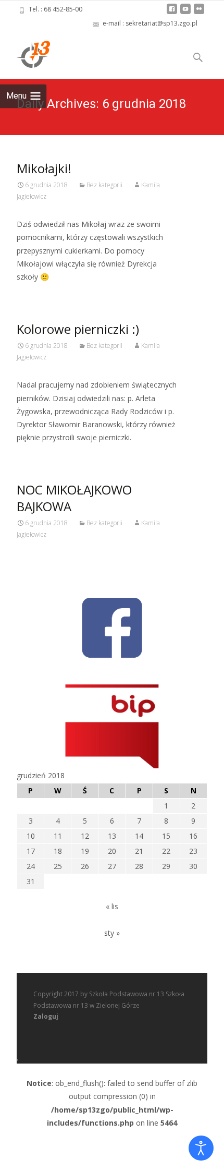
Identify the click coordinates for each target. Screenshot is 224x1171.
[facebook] (172, 13)
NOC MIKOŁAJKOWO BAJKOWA (74, 498)
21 (139, 851)
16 (193, 836)
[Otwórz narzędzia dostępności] (201, 1148)
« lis (112, 906)
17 (31, 851)
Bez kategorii (104, 184)
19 (85, 851)
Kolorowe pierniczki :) (78, 328)
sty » (112, 933)
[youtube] (185, 13)
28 (139, 866)
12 (85, 836)
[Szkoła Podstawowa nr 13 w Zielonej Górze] (25, 54)
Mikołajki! (44, 168)
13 (112, 836)
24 (31, 866)
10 (31, 836)
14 (139, 836)
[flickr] (199, 13)
